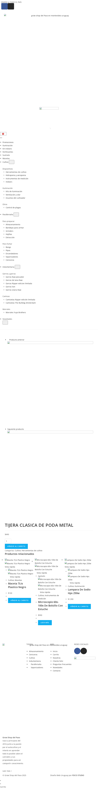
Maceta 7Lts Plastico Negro (17, 585)
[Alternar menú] (1, 137)
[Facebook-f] (77, 651)
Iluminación (80, 586)
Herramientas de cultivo (32, 550)
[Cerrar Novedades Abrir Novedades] (5, 323)
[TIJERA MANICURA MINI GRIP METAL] (50, 473)
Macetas (18, 580)
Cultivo (18, 550)
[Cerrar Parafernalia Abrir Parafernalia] (16, 214)
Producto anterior (16, 340)
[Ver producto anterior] (8, 340)
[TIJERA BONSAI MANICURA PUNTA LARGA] (50, 384)
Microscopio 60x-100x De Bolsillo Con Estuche (50, 605)
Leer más (45, 622)
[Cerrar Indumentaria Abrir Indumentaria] (17, 267)
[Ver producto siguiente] (25, 429)
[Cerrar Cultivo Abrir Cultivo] (11, 162)
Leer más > (7, 771)
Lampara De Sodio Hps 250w (79, 591)
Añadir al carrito (16, 546)
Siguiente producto (15, 429)
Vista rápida (14, 577)
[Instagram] (84, 651)
